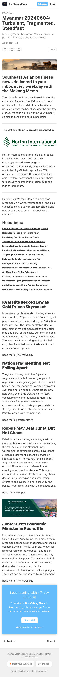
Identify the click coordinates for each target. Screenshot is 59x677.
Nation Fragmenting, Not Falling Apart (20, 233)
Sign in (53, 4)
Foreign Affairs (24, 419)
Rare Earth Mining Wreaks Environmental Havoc (25, 250)
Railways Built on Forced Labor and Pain (21, 259)
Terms (48, 653)
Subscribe (42, 4)
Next (49, 641)
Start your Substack (22, 663)
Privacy (39, 653)
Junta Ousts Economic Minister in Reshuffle (23, 241)
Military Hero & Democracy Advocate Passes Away (27, 289)
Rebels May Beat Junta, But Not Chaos (20, 237)
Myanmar (7, 13)
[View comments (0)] (12, 49)
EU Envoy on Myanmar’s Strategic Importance (24, 276)
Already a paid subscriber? (29, 627)
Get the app (43, 663)
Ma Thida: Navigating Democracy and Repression (26, 280)
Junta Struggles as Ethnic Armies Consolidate (24, 285)
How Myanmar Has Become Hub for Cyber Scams (26, 267)
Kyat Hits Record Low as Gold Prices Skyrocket (25, 228)
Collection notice (30, 656)
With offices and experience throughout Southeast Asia (28, 174)
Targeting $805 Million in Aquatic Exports (22, 254)
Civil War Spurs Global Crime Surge (19, 272)
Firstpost (21, 492)
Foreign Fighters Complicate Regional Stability (25, 246)
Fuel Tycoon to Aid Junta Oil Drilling (19, 263)
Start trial (29, 620)
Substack (15, 671)
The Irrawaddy (24, 354)
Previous (11, 641)
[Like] (5, 49)
